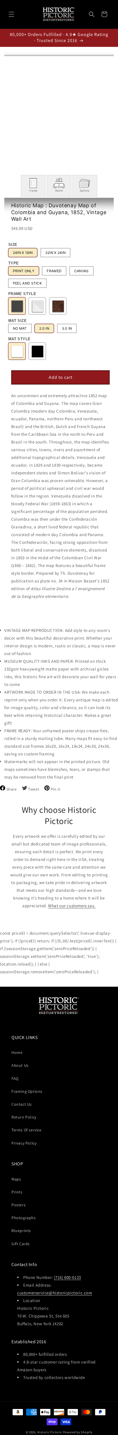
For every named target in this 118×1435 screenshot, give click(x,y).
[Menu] (11, 14)
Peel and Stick (27, 283)
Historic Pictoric (49, 1432)
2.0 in (44, 328)
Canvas (81, 271)
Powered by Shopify (78, 1432)
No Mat (20, 328)
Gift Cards (20, 1243)
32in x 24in (55, 252)
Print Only (23, 271)
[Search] (91, 14)
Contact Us (21, 1104)
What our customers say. (72, 905)
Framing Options (26, 1091)
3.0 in (67, 328)
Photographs (23, 1217)
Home (16, 1052)
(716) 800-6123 (67, 1277)
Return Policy (23, 1117)
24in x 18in (23, 252)
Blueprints (21, 1230)
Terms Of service (26, 1130)
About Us (20, 1065)
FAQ (15, 1078)
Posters (18, 1204)
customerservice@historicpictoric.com (54, 1292)
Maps (16, 1179)
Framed (54, 271)
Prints (17, 1192)
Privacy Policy (23, 1143)
